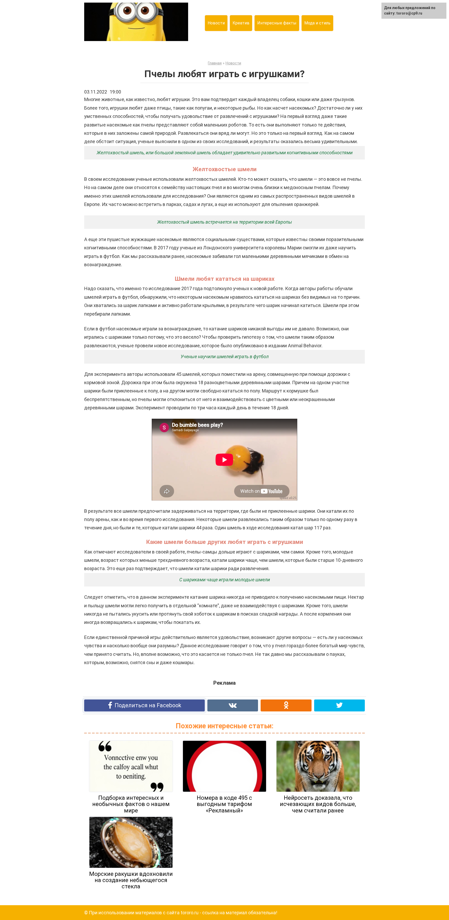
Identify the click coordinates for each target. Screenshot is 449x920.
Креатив (241, 23)
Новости (216, 23)
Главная (215, 63)
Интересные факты (276, 23)
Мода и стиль (317, 23)
